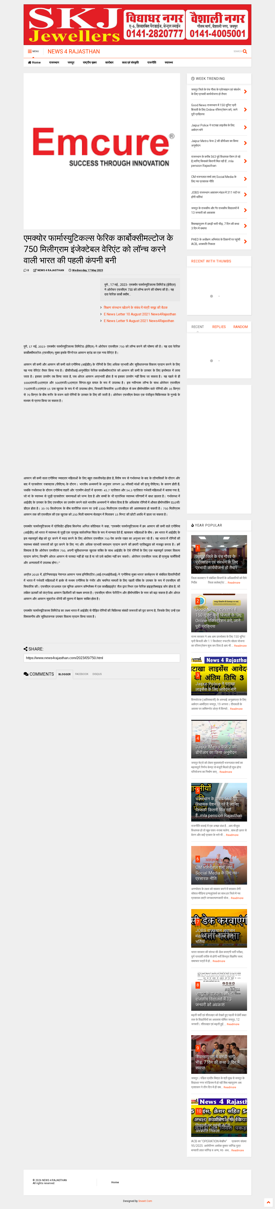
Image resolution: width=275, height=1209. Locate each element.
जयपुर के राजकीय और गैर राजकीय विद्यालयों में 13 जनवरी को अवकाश (215, 999)
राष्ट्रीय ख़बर (90, 62)
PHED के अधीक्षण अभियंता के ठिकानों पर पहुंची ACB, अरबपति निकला (219, 1125)
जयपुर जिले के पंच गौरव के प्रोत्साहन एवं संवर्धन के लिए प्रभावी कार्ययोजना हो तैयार (217, 562)
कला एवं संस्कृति (130, 62)
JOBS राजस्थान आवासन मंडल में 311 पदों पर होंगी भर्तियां (215, 936)
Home (36, 62)
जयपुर (71, 62)
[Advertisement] (60, 308)
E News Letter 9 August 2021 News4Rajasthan (139, 321)
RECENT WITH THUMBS (211, 261)
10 (199, 1111)
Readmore (234, 582)
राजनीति (151, 62)
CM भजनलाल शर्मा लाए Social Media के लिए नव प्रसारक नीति (216, 873)
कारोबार (109, 62)
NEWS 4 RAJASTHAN (74, 51)
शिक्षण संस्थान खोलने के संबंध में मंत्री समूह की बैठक (136, 308)
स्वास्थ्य (169, 62)
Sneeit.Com (145, 1201)
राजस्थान (54, 62)
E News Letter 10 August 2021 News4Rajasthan (140, 314)
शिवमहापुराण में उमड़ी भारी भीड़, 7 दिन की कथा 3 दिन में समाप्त (218, 1062)
